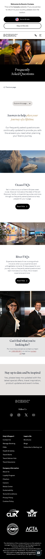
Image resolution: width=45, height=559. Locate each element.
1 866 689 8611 (16, 351)
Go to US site (25, 19)
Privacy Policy (8, 498)
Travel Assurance (9, 462)
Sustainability (8, 490)
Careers (6, 483)
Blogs (26, 444)
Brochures (27, 440)
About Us (6, 472)
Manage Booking (9, 444)
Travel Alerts (7, 455)
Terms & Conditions (10, 494)
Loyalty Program (9, 475)
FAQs (5, 447)
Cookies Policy (8, 501)
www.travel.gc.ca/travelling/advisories (28, 552)
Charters (6, 479)
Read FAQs (21, 206)
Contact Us (7, 440)
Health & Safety (8, 451)
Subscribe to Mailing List (33, 447)
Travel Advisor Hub (9, 458)
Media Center (8, 487)
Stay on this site (22, 26)
